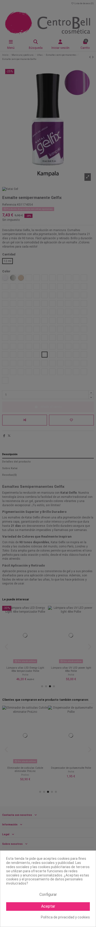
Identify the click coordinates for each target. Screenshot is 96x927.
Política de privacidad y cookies (65, 917)
